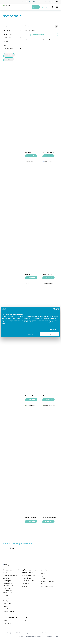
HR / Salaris (6, 598)
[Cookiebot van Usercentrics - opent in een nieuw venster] (52, 309)
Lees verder (31, 156)
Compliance (45, 633)
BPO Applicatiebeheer (47, 586)
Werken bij (48, 1)
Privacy (21, 636)
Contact (37, 7)
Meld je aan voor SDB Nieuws (15, 633)
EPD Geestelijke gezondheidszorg (8, 584)
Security (54, 633)
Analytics (5, 606)
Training (43, 578)
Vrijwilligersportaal (8, 611)
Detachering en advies (47, 581)
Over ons (41, 1)
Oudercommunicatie (28, 581)
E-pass (5, 620)
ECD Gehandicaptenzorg (10, 575)
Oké (50, 334)
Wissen (9, 59)
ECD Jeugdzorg (7, 581)
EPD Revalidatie (7, 593)
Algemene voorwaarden (32, 633)
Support (43, 573)
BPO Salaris (44, 584)
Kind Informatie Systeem (29, 575)
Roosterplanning (26, 578)
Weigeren (30, 334)
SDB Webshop (7, 623)
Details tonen (52, 329)
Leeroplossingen (8, 609)
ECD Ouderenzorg (8, 578)
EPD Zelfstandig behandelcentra (7, 589)
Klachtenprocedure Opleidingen (34, 636)
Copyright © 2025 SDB (52, 636)
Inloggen (46, 7)
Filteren (9, 55)
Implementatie (45, 576)
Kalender (35, 1)
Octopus (5, 595)
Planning (5, 601)
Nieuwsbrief (24, 1)
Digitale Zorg (7, 603)
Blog (30, 1)
